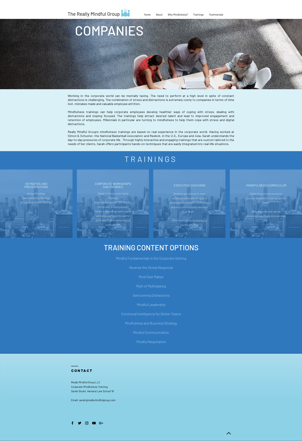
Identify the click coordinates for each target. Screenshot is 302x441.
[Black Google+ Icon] (101, 423)
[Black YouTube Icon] (94, 423)
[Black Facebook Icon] (72, 423)
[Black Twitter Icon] (79, 423)
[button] (159, 14)
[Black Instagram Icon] (87, 423)
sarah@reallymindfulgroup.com (97, 400)
